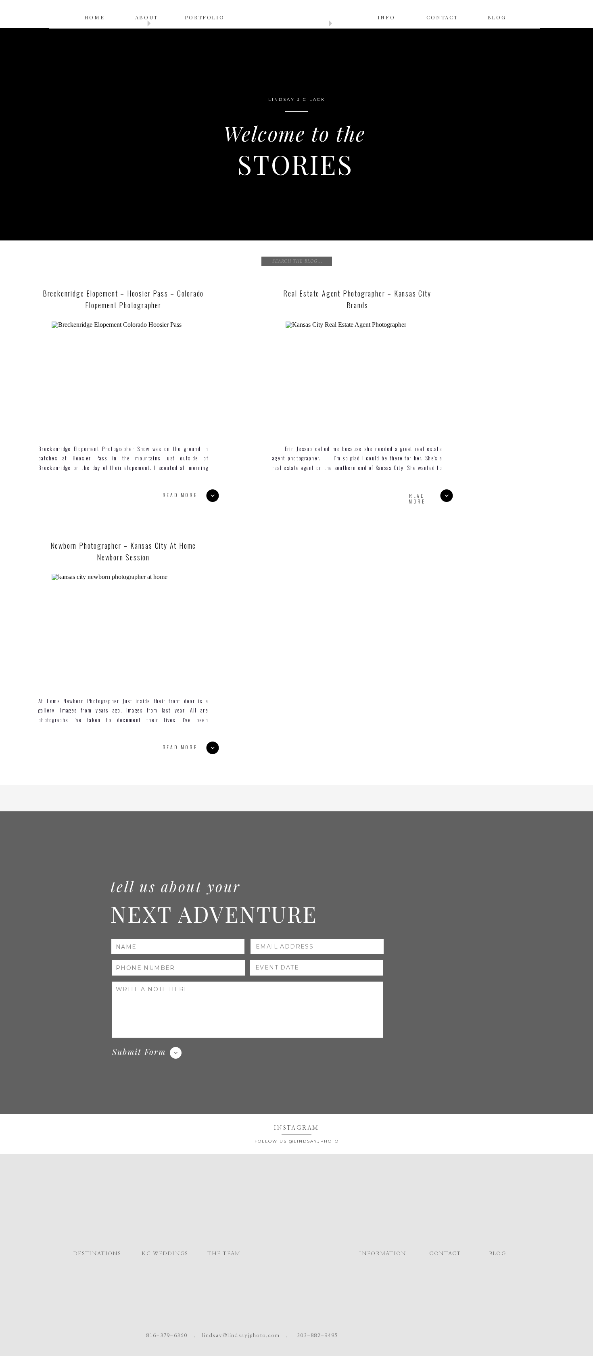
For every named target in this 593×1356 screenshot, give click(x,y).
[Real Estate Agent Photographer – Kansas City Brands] (360, 377)
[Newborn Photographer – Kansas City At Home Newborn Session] (126, 629)
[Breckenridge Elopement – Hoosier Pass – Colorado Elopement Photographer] (126, 377)
